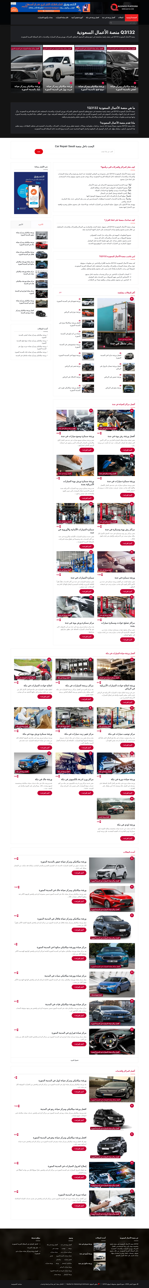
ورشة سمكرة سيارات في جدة (121, 481)
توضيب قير (55, 1248)
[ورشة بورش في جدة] (100, 1247)
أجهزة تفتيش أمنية (77, 17)
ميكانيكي (58, 1259)
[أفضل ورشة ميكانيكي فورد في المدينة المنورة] (88, 389)
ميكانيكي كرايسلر (67, 1263)
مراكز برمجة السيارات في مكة (79, 685)
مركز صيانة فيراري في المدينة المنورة (69, 1033)
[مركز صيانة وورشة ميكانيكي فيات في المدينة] (42, 284)
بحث (38, 151)
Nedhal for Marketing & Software (77, 1284)
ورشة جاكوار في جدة (85, 1263)
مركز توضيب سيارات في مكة (121, 734)
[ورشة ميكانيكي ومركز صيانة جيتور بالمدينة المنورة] (42, 235)
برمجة (70, 1248)
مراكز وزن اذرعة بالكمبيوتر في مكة (77, 779)
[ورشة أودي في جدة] (100, 1257)
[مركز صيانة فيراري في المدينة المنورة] (42, 294)
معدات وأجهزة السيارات (45, 17)
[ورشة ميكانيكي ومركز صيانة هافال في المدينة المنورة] (42, 255)
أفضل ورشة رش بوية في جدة (121, 436)
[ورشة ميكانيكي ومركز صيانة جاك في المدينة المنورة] (42, 245)
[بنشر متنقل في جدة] (116, 323)
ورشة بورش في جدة (85, 1244)
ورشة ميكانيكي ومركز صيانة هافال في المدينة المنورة (61, 918)
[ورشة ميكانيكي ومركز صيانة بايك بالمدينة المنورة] (26, 69)
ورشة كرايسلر (68, 1274)
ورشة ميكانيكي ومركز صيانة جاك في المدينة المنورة (62, 890)
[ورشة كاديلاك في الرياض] (88, 378)
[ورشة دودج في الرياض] (88, 313)
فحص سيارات (68, 1259)
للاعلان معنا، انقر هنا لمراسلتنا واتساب (51, 1284)
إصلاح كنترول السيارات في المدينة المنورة (67, 1166)
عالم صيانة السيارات (62, 17)
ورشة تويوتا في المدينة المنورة (69, 355)
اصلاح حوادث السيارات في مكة (38, 685)
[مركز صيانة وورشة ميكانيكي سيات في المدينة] (42, 274)
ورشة (57, 1263)
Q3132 (104, 1284)
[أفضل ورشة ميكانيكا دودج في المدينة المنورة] (88, 324)
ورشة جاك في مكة (43, 779)
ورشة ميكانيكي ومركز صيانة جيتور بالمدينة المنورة (63, 861)
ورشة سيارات (49, 1263)
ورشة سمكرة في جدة (125, 577)
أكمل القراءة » (127, 450)
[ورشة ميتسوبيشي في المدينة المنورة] (88, 345)
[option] (122, 69)
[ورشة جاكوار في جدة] (100, 1266)
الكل (60, 292)
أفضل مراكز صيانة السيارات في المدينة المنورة (120, 48)
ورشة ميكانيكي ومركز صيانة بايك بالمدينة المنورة (30, 352)
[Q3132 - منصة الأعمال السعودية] (124, 7)
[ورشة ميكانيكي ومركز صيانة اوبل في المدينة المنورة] (42, 304)
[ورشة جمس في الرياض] (129, 378)
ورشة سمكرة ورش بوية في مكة (37, 734)
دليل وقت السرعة (32, 1247)
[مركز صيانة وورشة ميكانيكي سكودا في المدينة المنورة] (42, 265)
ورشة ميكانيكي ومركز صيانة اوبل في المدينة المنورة (62, 1080)
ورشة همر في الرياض (72, 366)
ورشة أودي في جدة (86, 1254)
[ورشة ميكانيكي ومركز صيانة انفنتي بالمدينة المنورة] (122, 69)
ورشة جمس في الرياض (112, 377)
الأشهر (21, 224)
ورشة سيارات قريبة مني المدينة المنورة (61, 1270)
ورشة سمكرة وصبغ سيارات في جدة (77, 436)
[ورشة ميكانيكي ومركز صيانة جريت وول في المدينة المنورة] (58, 69)
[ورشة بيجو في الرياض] (129, 389)
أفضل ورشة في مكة (52, 1244)
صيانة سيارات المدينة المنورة (64, 1256)
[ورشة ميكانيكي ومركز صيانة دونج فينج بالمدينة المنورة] (90, 69)
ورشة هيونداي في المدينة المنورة (68, 301)
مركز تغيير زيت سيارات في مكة (78, 734)
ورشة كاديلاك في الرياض (71, 377)
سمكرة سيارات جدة (66, 1252)
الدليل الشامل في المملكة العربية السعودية (25, 1244)
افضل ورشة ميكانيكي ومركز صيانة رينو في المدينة (63, 1109)
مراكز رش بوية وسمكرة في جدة (120, 529)
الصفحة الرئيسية (131, 17)
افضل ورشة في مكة (92, 17)
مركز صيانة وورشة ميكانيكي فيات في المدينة (65, 1004)
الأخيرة (41, 224)
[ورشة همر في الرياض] (88, 367)
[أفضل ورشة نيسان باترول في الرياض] (129, 367)
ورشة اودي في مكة (126, 824)
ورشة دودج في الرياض (72, 312)
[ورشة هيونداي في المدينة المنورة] (88, 302)
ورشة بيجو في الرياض (113, 388)
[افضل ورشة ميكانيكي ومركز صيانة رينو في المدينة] (42, 313)
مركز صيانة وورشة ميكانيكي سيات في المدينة (65, 975)
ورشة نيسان (57, 1274)
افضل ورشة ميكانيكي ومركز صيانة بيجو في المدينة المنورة (59, 1137)
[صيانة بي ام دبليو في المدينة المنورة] (88, 335)
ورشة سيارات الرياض (66, 1267)
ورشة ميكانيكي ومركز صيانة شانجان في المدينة (31, 355)
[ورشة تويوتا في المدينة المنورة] (88, 356)
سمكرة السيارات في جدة (82, 577)
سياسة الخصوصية (16, 1284)
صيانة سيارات (54, 1252)
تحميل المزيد (74, 1060)
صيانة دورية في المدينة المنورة (72, 1194)
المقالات (120, 17)
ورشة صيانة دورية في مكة (123, 779)
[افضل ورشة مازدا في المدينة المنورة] (129, 356)
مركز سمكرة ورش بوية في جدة (79, 623)
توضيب (63, 1248)
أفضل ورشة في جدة (108, 17)
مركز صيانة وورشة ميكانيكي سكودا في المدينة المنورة (61, 947)
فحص (51, 1256)
